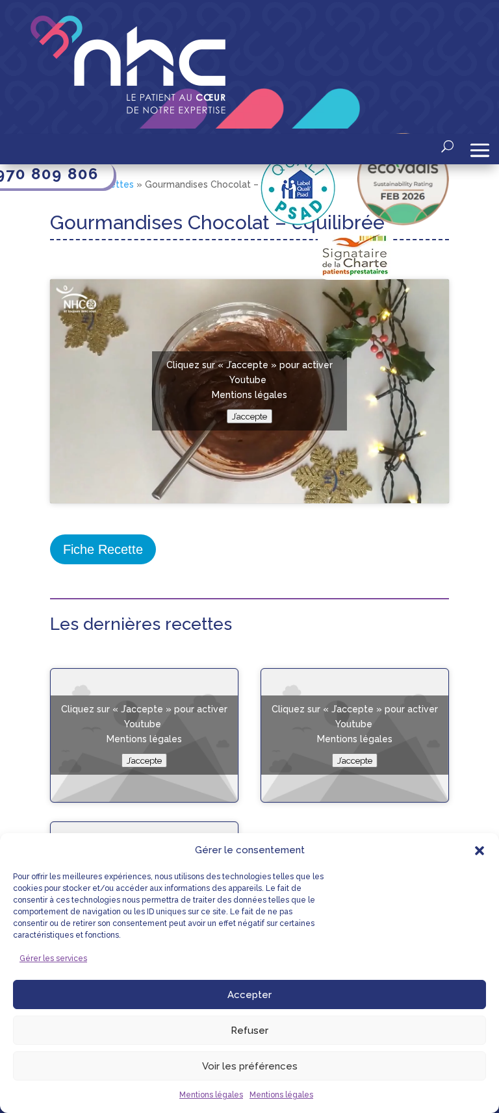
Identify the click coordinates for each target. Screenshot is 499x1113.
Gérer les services (53, 958)
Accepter (249, 995)
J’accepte (249, 416)
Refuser (249, 1030)
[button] (479, 850)
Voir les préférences (250, 1066)
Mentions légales (211, 1094)
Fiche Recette (103, 549)
